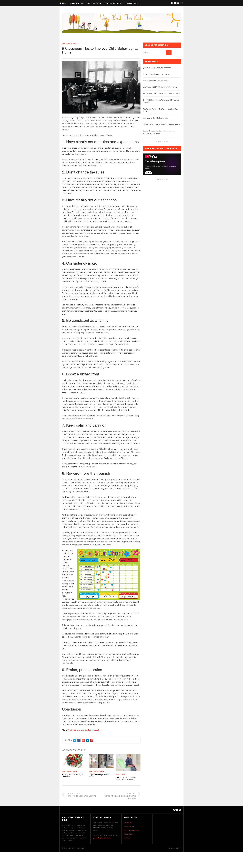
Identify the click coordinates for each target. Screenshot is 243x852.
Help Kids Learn (94, 3)
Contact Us (127, 823)
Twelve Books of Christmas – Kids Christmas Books (162, 94)
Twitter (74, 740)
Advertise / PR (129, 826)
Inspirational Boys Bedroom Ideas (100, 775)
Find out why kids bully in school (83, 730)
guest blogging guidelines (102, 838)
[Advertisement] (162, 219)
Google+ (83, 740)
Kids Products (131, 3)
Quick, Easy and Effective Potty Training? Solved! (126, 778)
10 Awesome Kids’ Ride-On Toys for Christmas (160, 87)
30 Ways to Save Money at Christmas (72, 775)
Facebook (78, 740)
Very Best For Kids (76, 848)
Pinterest (91, 740)
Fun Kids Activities (113, 3)
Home (63, 3)
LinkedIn (87, 740)
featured (120, 774)
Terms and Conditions (131, 830)
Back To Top (174, 848)
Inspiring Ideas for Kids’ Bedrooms (155, 81)
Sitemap (127, 838)
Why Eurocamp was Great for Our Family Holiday (161, 124)
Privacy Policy (128, 834)
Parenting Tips (76, 3)
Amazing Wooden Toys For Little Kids (157, 74)
